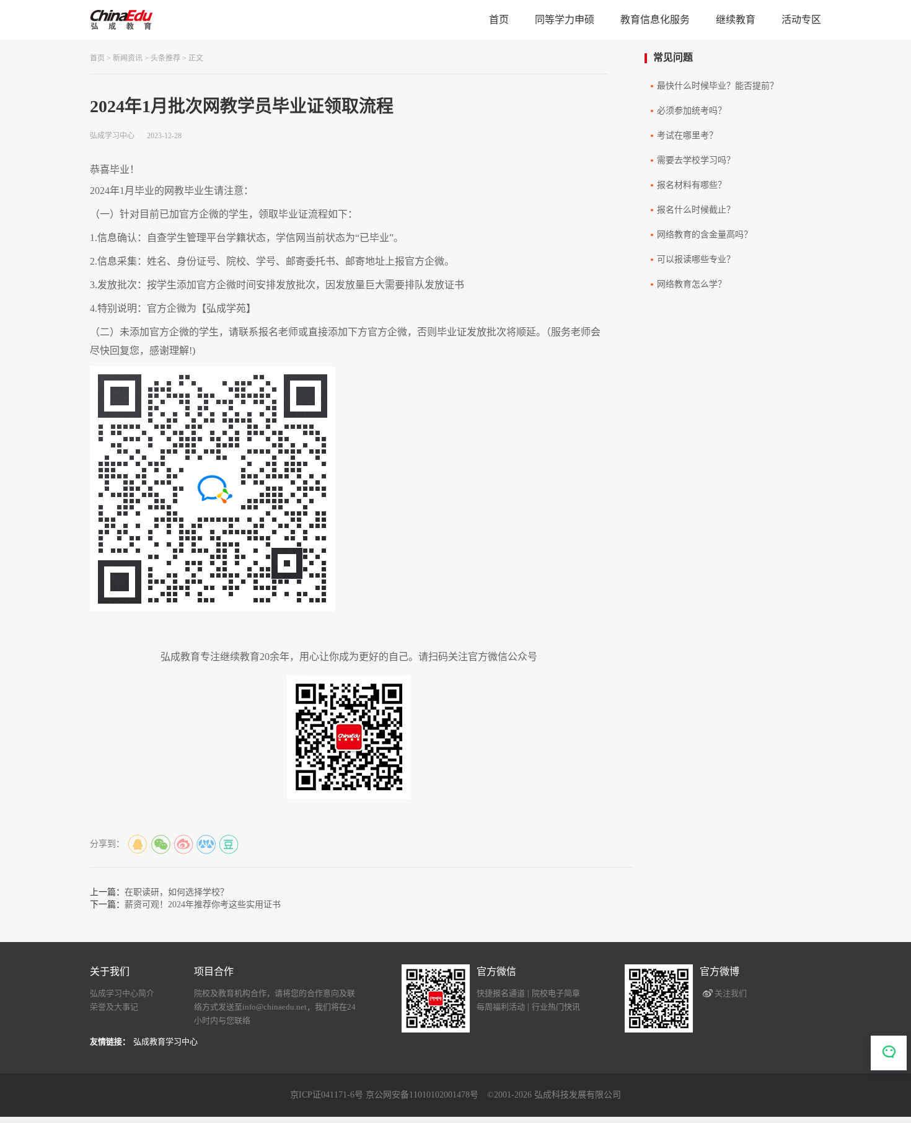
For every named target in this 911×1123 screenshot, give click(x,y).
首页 (499, 19)
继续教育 (735, 19)
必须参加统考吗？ (691, 110)
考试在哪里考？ (687, 135)
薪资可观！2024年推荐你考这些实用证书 (203, 904)
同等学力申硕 (564, 19)
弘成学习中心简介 (122, 993)
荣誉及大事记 (114, 1006)
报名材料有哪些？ (691, 185)
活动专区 (801, 19)
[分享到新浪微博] (183, 845)
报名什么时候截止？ (696, 209)
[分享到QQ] (137, 845)
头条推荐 (165, 58)
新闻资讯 (128, 58)
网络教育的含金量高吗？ (704, 234)
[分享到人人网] (206, 845)
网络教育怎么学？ (691, 284)
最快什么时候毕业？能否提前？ (717, 85)
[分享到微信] (160, 845)
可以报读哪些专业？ (696, 259)
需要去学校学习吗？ (696, 160)
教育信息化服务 (655, 19)
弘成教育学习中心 (165, 1041)
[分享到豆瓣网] (229, 845)
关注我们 (731, 993)
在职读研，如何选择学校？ (177, 892)
